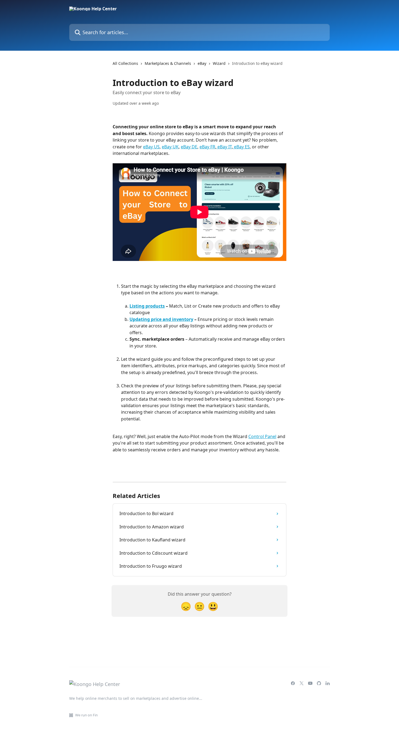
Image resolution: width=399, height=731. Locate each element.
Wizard (219, 63)
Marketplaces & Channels (168, 63)
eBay (202, 63)
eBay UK (170, 147)
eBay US (151, 147)
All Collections (125, 63)
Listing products (147, 306)
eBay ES (241, 147)
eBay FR (207, 147)
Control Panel (262, 436)
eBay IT (224, 147)
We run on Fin (86, 715)
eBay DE (189, 147)
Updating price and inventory (161, 319)
